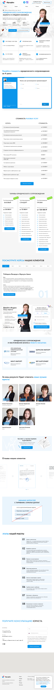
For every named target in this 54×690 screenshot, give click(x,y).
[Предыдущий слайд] (13, 476)
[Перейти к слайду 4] (28, 489)
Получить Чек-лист (27, 447)
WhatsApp (8, 106)
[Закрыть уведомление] (51, 676)
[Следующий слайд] (41, 476)
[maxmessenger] (4, 644)
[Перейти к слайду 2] (26, 489)
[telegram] (3, 644)
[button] (47, 2)
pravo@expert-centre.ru (7, 636)
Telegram (5, 106)
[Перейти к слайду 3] (27, 489)
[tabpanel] (27, 285)
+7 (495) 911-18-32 (6, 632)
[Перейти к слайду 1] (25, 489)
